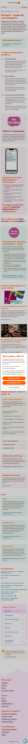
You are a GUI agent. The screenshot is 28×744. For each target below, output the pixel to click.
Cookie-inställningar (14, 387)
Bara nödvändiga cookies (14, 383)
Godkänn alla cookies (14, 378)
